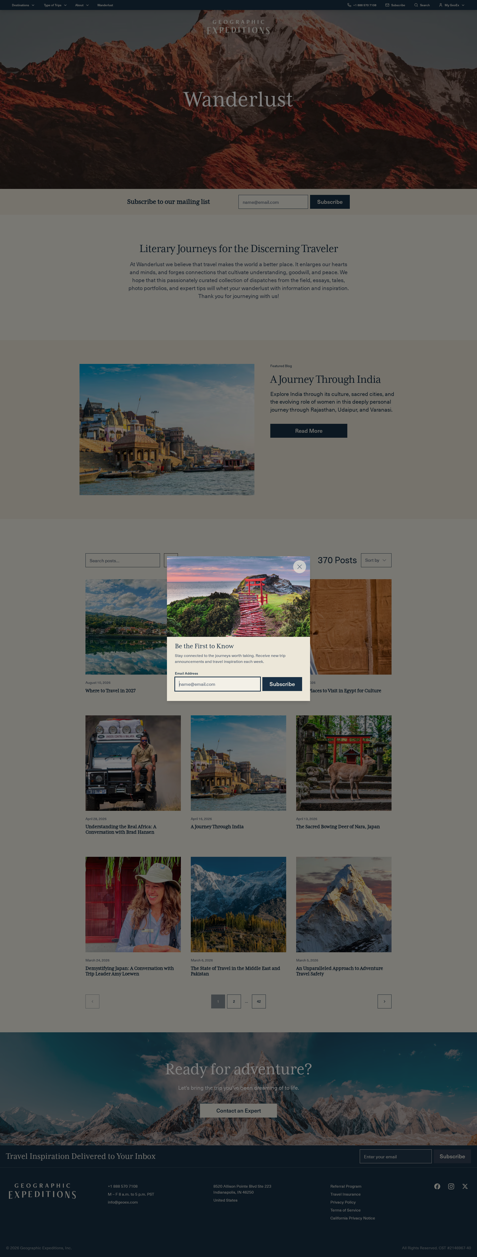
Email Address (186, 674)
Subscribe (282, 684)
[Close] (299, 566)
